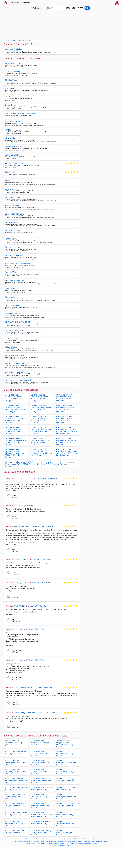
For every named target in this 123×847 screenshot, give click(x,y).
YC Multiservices (12, 130)
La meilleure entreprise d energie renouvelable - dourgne (81, 843)
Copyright (80, 839)
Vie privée (70, 839)
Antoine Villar (11, 272)
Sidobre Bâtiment (12, 347)
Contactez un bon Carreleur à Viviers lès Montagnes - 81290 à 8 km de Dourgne (66, 430)
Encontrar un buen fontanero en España (61, 845)
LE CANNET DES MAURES (47, 478)
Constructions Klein (13, 247)
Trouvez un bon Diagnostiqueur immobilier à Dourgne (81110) (65, 743)
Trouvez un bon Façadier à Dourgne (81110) (67, 779)
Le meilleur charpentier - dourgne (73, 841)
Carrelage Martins (21, 559)
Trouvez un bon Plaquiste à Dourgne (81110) (67, 805)
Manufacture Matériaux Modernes (20, 113)
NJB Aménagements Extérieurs (27, 713)
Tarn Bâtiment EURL (14, 121)
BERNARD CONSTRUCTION (18, 322)
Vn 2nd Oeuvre (11, 189)
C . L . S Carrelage (13, 71)
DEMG (8, 96)
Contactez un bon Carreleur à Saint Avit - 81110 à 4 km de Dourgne (66, 398)
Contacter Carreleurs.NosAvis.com (47, 839)
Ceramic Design (12, 222)
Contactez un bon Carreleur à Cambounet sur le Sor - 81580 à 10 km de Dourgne (66, 452)
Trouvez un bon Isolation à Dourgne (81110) (41, 788)
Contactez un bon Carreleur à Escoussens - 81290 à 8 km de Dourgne (41, 430)
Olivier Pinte (10, 105)
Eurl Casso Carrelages (23, 478)
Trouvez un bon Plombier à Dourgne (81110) (16, 814)
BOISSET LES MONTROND (39, 687)
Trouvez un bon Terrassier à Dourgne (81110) (65, 823)
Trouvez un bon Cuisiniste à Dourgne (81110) (40, 753)
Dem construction (12, 305)
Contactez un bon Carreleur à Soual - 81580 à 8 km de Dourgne (13, 430)
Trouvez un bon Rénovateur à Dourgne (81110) (15, 823)
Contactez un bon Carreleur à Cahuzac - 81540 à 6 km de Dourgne (15, 419)
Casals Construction (14, 330)
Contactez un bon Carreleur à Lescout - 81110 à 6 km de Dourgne (65, 409)
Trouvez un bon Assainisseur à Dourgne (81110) (15, 762)
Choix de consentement (90, 839)
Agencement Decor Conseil (25, 526)
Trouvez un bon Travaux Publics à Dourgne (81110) (67, 832)
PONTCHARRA (46, 526)
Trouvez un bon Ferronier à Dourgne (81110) (16, 788)
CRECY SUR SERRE (37, 606)
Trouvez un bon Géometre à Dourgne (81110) (65, 753)
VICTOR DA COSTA (14, 163)
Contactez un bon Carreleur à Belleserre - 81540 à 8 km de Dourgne (15, 441)
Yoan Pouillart (19, 606)
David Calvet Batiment (15, 372)
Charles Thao (11, 80)
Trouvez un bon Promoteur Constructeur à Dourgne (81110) (41, 814)
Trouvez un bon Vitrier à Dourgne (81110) (15, 832)
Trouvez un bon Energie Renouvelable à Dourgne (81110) (16, 780)
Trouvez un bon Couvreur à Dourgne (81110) (40, 771)
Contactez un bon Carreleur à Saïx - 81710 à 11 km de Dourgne (60, 463)
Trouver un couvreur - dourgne (34, 843)
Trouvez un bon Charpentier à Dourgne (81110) (66, 762)
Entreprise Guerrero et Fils (17, 363)
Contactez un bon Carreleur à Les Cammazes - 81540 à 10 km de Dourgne (41, 452)
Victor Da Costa (12, 155)
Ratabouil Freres (12, 313)
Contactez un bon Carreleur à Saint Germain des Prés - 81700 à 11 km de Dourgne (22, 464)
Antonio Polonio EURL (14, 280)
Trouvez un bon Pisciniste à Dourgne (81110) (40, 805)
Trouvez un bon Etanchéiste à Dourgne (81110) (41, 780)
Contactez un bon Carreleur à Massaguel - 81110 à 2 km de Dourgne (15, 398)
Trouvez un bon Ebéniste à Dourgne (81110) (16, 753)
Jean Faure (10, 289)
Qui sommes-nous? (31, 839)
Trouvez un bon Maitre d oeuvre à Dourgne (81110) (16, 796)
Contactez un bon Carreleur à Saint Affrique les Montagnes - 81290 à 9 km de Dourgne (16, 453)
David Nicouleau (12, 297)
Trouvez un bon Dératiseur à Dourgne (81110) (14, 743)
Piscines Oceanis (12, 230)
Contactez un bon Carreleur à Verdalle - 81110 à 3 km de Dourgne (40, 398)
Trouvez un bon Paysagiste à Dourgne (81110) (66, 796)
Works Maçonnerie (13, 197)
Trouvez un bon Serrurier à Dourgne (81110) (42, 823)
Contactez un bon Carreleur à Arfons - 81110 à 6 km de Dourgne (39, 419)
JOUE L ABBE (49, 713)
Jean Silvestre (11, 338)
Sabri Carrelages (12, 205)
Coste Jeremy (20, 629)
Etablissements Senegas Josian (19, 380)
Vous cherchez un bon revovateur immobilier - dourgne (30, 841)
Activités (36, 8)
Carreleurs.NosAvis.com (20, 3)
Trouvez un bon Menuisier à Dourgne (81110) (40, 796)
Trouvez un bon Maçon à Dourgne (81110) (67, 788)
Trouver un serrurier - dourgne (54, 841)
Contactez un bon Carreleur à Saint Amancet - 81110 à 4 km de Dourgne (16, 409)
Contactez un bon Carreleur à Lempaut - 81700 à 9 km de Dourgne (66, 441)
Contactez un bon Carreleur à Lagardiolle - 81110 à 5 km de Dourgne (41, 409)
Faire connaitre (62, 839)
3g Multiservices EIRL (14, 214)
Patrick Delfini (11, 239)
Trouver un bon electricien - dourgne (54, 843)
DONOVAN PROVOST (15, 146)
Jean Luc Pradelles (13, 49)
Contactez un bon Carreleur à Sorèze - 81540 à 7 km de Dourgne (65, 419)
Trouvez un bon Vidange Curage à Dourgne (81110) (41, 832)
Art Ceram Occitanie (14, 255)
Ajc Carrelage (11, 138)
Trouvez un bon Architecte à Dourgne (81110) (40, 743)
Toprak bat (9, 172)
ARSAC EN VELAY (36, 629)
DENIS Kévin (19, 687)
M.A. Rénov (10, 88)
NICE (32, 505)
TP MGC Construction (14, 355)
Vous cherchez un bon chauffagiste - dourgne (95, 841)
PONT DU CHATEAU (40, 559)
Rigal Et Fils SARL (13, 63)
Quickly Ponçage (21, 505)
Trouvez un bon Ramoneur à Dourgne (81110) (65, 814)
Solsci (7, 180)
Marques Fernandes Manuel (17, 264)
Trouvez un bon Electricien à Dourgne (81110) (65, 771)
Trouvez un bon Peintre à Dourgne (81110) (16, 805)
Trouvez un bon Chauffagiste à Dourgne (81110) (15, 771)
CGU (75, 839)
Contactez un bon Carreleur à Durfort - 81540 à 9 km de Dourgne (40, 441)
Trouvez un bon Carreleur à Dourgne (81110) (40, 762)
